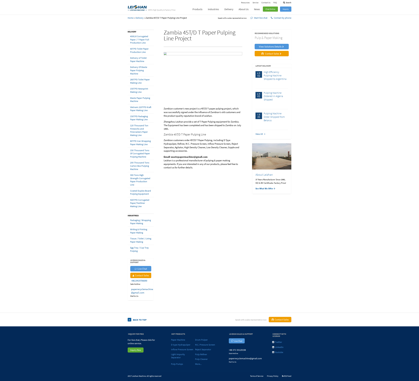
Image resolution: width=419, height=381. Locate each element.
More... (198, 364)
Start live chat (260, 17)
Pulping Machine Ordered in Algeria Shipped (273, 96)
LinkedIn (279, 347)
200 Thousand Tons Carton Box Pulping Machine (139, 165)
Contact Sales (142, 275)
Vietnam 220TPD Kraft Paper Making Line (140, 109)
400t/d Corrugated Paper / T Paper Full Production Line (139, 39)
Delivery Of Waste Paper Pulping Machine (138, 70)
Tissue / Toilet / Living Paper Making (140, 240)
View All (259, 134)
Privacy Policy (272, 376)
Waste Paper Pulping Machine (140, 100)
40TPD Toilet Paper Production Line (139, 50)
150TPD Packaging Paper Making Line (139, 118)
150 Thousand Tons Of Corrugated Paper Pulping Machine (140, 153)
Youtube (279, 352)
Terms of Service (256, 376)
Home (131, 17)
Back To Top (139, 319)
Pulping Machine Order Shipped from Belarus (274, 117)
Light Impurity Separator (178, 356)
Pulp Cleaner (201, 359)
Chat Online (270, 9)
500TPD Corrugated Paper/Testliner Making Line (139, 203)
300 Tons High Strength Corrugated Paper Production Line (140, 180)
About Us (244, 9)
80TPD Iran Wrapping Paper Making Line (140, 143)
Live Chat (142, 268)
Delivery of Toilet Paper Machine (138, 59)
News (257, 9)
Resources (245, 2)
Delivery (228, 9)
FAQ (275, 2)
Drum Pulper (201, 339)
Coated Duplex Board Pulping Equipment (140, 192)
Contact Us (265, 2)
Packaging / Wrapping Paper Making (140, 222)
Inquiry (286, 9)
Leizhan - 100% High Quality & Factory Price (137, 7)
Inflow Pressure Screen (182, 349)
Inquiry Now (135, 350)
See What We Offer (264, 188)
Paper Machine (178, 339)
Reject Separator (203, 349)
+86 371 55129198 (237, 349)
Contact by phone (282, 17)
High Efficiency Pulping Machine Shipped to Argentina (275, 75)
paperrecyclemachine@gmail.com (245, 358)
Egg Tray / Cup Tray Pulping (139, 249)
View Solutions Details (270, 46)
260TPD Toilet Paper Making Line (140, 81)
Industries (213, 9)
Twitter (278, 342)
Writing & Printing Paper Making (138, 231)
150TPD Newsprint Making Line (139, 90)
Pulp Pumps (177, 364)
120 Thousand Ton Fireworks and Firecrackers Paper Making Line (139, 130)
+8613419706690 (139, 280)
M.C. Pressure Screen (205, 344)
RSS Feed (287, 376)
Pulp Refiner (201, 354)
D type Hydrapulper (180, 344)
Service (255, 2)
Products (197, 9)
